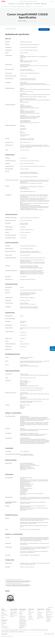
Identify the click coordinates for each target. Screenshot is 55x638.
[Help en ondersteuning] (40, 3)
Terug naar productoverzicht (11, 28)
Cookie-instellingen (21, 631)
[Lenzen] (17, 3)
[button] (52, 348)
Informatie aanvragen (44, 29)
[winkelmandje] (53, 1)
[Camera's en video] (14, 3)
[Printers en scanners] (24, 3)
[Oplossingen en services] (32, 3)
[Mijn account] (51, 1)
